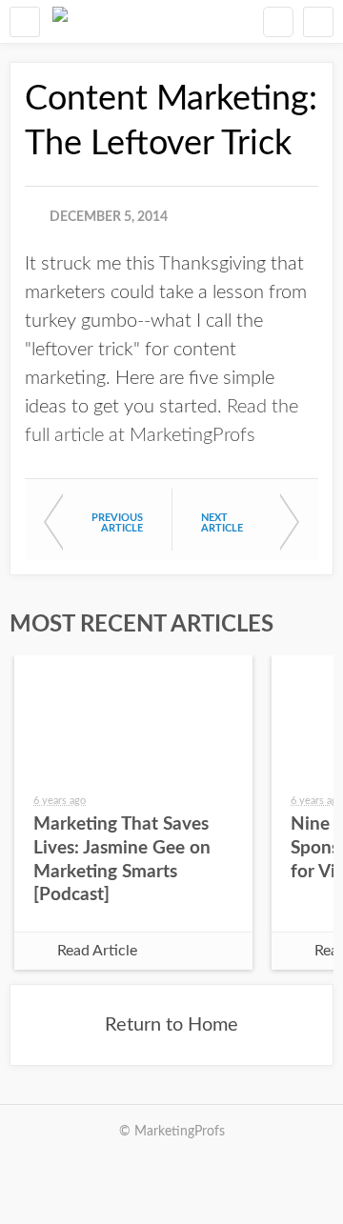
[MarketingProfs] (60, 21)
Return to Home (171, 1024)
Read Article (97, 950)
